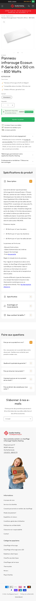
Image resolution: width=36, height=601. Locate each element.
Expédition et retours (10, 517)
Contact (6, 534)
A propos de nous (9, 500)
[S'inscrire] (30, 419)
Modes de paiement (10, 513)
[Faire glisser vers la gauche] (14, 53)
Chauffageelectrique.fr (12, 594)
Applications (9, 16)
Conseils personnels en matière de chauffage (18, 508)
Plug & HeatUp (8, 575)
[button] (2, 6)
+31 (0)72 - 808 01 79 (10, 452)
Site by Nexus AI (19, 596)
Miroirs (6, 570)
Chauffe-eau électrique (11, 558)
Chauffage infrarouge (11, 545)
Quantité (4, 101)
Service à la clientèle (10, 504)
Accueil (3, 16)
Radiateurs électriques (11, 554)
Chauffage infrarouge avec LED (14, 549)
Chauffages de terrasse (11, 562)
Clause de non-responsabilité (13, 529)
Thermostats (8, 566)
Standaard (6, 97)
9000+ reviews (12, 1)
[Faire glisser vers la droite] (22, 53)
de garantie (12, 254)
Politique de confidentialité (12, 525)
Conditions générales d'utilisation (14, 521)
